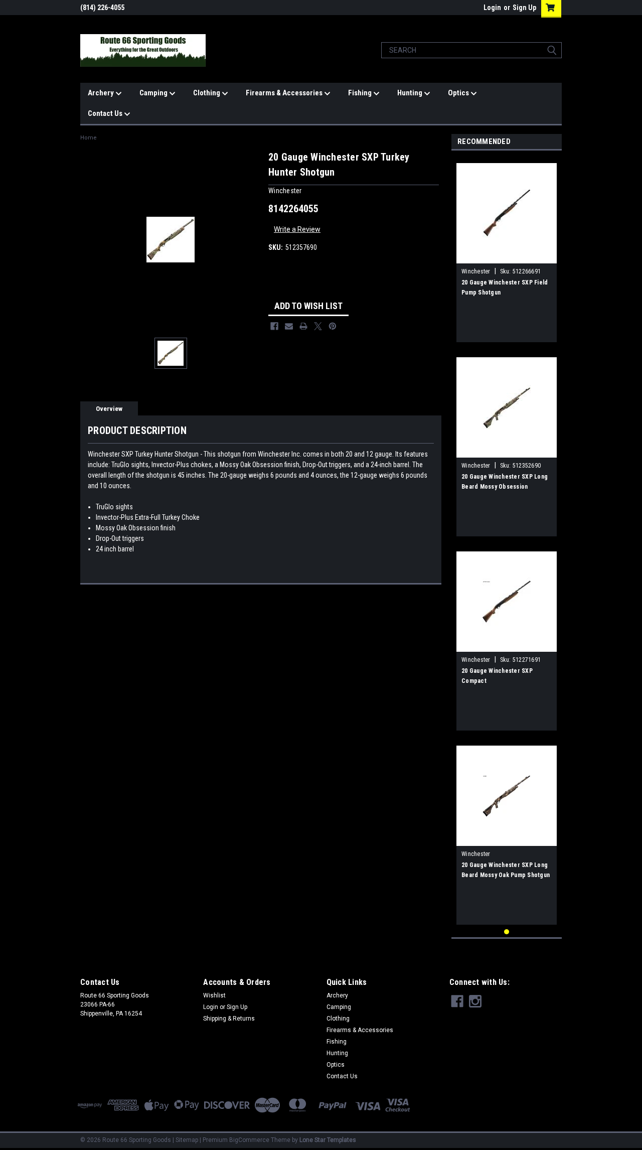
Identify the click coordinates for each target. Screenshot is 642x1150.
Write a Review (297, 229)
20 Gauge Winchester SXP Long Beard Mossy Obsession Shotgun (504, 486)
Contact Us (106, 113)
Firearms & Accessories (285, 92)
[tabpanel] (506, 249)
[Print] (303, 326)
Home (88, 137)
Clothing (207, 92)
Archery (101, 92)
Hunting (410, 92)
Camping (154, 92)
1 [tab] (507, 932)
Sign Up (524, 8)
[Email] (289, 326)
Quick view (506, 256)
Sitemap (187, 1139)
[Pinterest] (333, 326)
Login (492, 8)
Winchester (476, 271)
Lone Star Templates (327, 1139)
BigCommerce (249, 1139)
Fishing (360, 92)
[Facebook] (274, 326)
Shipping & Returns (229, 1018)
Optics (459, 92)
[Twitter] (318, 326)
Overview (109, 408)
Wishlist (214, 995)
